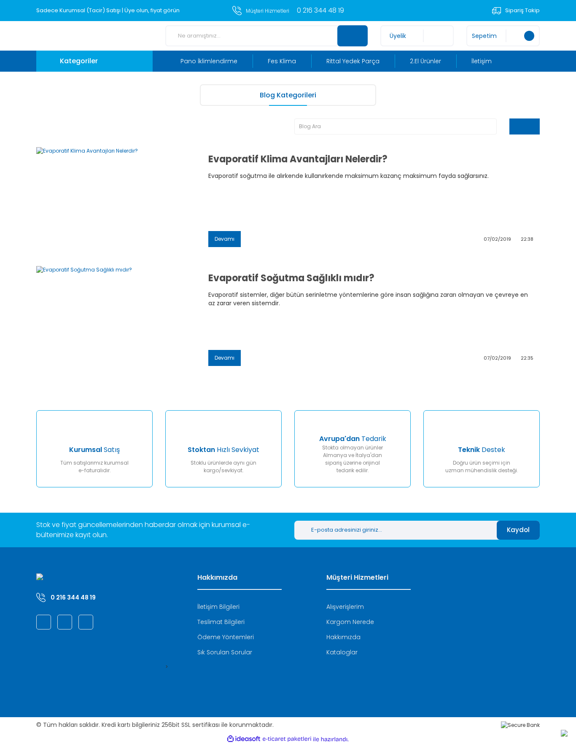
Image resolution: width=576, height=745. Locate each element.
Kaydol (518, 529)
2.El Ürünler (425, 61)
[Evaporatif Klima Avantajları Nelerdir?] (116, 200)
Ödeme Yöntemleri (225, 637)
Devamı (224, 238)
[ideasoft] (244, 739)
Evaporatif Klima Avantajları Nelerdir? (298, 159)
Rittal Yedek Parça (353, 61)
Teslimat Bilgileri (221, 622)
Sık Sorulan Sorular (224, 652)
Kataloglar (342, 652)
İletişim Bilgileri (218, 606)
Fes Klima (282, 61)
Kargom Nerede (350, 622)
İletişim (481, 61)
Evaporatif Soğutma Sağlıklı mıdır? (291, 278)
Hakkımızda (343, 637)
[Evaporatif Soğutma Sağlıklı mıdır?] (116, 319)
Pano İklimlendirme (208, 61)
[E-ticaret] (287, 739)
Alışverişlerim (345, 606)
